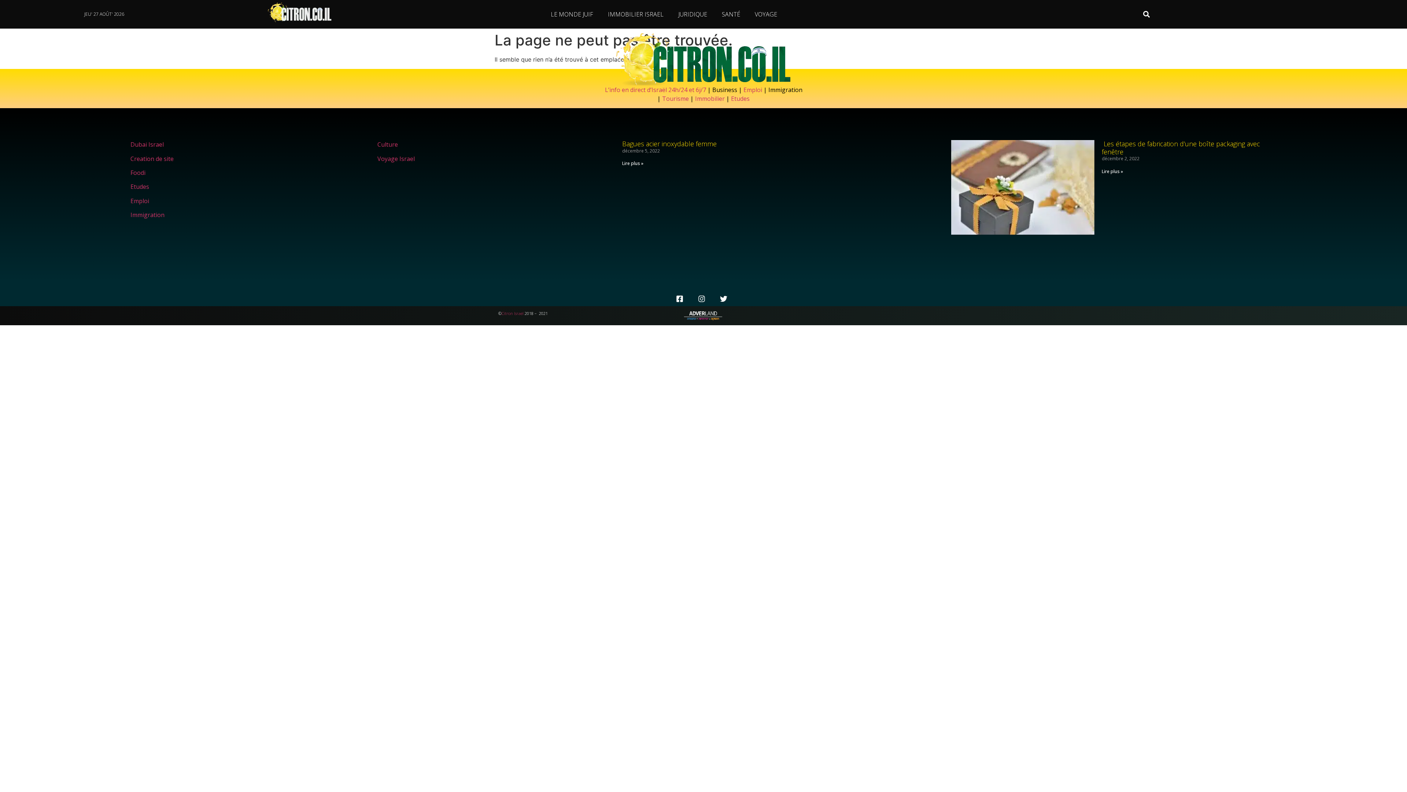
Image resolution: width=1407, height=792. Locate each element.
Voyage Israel (396, 159)
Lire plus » (632, 163)
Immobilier (710, 99)
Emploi (752, 90)
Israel (519, 313)
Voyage (766, 14)
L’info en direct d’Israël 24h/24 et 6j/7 (656, 90)
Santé (731, 14)
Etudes (740, 99)
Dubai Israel (147, 144)
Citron (507, 313)
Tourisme (675, 99)
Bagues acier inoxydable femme (669, 143)
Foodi (137, 173)
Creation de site (152, 159)
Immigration (147, 215)
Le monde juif (572, 14)
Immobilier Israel (636, 14)
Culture (387, 144)
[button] (1146, 14)
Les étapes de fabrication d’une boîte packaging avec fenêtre (1181, 147)
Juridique (692, 14)
